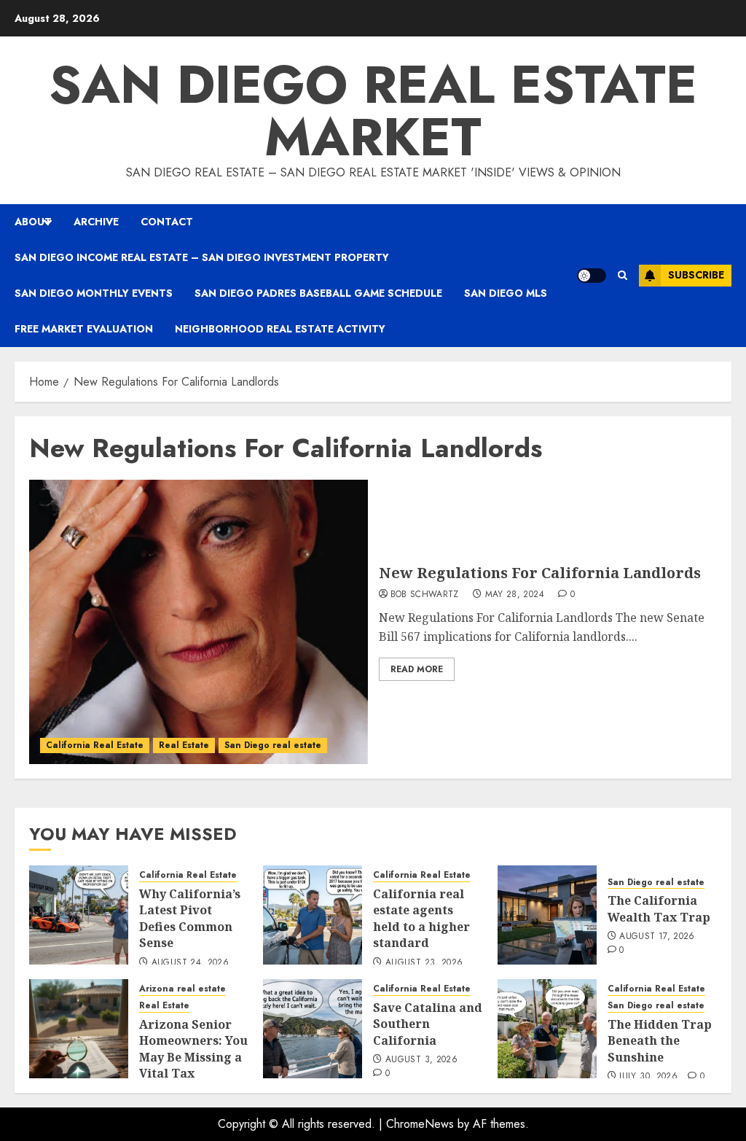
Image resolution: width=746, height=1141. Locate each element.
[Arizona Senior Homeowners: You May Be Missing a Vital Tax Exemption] (78, 1028)
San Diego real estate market (373, 111)
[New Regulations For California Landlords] (198, 622)
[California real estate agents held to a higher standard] (312, 915)
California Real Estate (95, 745)
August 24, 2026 (190, 963)
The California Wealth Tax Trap (659, 908)
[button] (622, 275)
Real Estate (184, 745)
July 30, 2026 (648, 1077)
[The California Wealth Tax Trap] (547, 915)
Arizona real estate (182, 989)
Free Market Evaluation (84, 329)
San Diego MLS (505, 293)
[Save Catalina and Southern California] (312, 1028)
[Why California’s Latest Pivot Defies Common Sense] (78, 915)
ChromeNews (420, 1123)
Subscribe (696, 275)
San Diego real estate (272, 745)
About (33, 221)
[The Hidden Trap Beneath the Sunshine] (547, 1028)
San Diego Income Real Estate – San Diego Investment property (202, 257)
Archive (96, 221)
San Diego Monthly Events (94, 293)
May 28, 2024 (514, 595)
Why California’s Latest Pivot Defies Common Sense (189, 918)
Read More (416, 669)
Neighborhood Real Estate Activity (280, 329)
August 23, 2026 (424, 963)
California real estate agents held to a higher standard (421, 918)
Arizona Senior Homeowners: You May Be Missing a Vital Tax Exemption (193, 1057)
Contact (167, 221)
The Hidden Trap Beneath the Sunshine (660, 1040)
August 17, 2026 (656, 937)
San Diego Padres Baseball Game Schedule (318, 293)
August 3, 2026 (421, 1060)
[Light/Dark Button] (591, 275)
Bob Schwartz (424, 595)
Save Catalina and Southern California (427, 1024)
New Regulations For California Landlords (540, 573)
